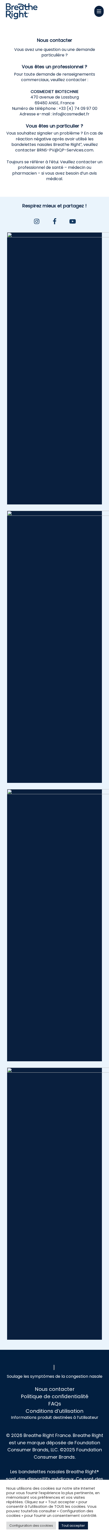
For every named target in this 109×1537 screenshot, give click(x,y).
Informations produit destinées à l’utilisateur (54, 1417)
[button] (99, 11)
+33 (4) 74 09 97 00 (78, 108)
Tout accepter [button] (73, 1525)
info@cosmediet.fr (71, 114)
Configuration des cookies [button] (31, 1525)
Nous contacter (55, 1389)
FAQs (54, 1403)
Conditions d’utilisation (54, 1411)
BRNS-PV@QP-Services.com (65, 150)
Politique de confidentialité (54, 1396)
